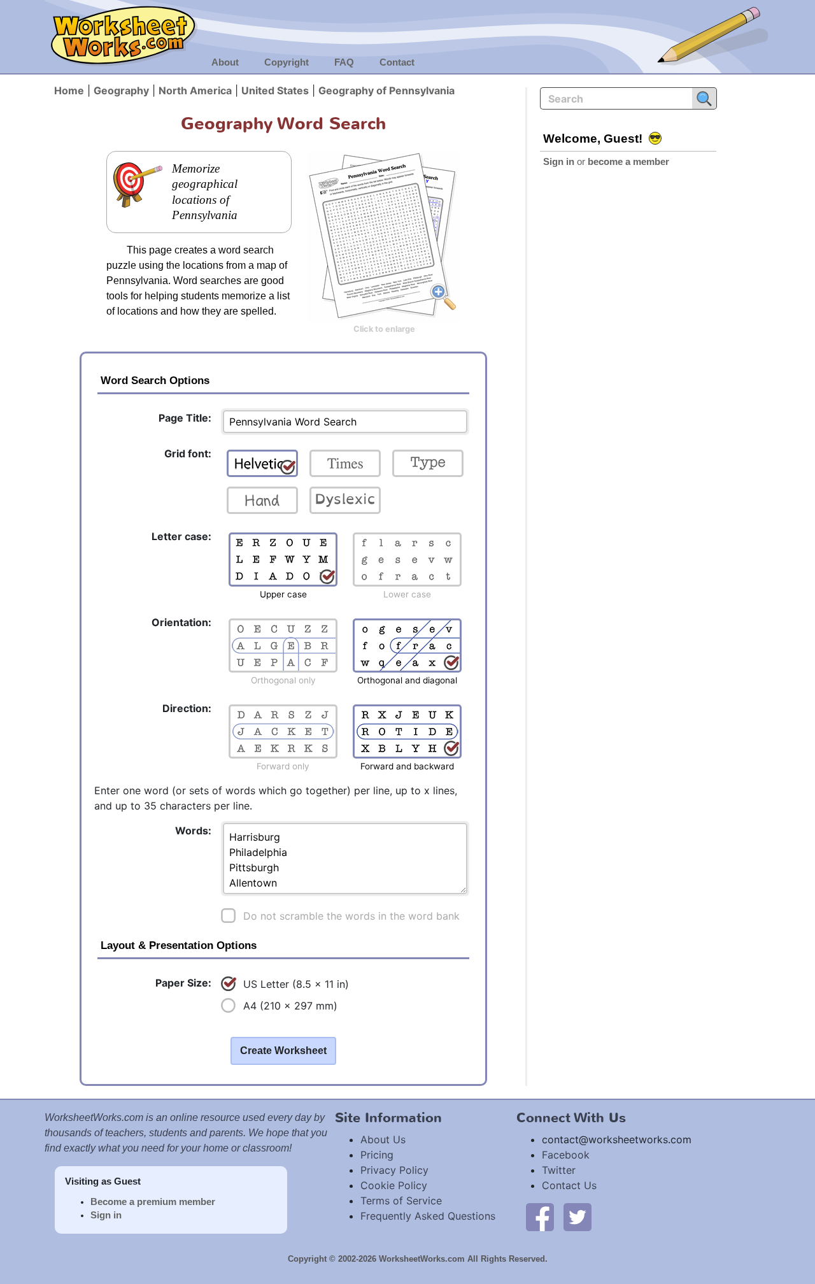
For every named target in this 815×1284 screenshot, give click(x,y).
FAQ (344, 62)
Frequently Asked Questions (427, 1215)
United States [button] (275, 90)
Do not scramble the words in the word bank (351, 915)
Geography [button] (121, 90)
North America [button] (195, 90)
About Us (383, 1139)
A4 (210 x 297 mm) (290, 1005)
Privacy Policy (394, 1170)
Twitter (559, 1170)
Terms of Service (401, 1200)
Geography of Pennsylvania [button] (386, 90)
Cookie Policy (393, 1185)
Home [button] (69, 90)
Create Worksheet (283, 1050)
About (225, 62)
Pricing (376, 1154)
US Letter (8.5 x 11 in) (296, 984)
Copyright (286, 62)
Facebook (566, 1154)
